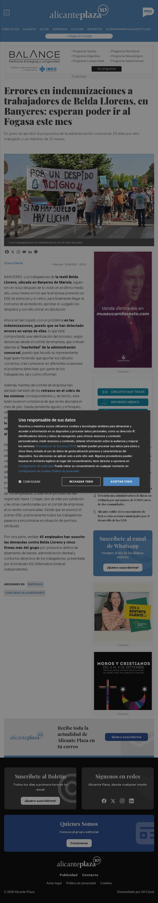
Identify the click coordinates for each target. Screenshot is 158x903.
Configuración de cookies (34, 471)
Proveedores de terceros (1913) (56, 446)
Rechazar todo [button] (81, 481)
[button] (29, 481)
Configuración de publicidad (35, 466)
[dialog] (79, 451)
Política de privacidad (65, 471)
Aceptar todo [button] (121, 481)
